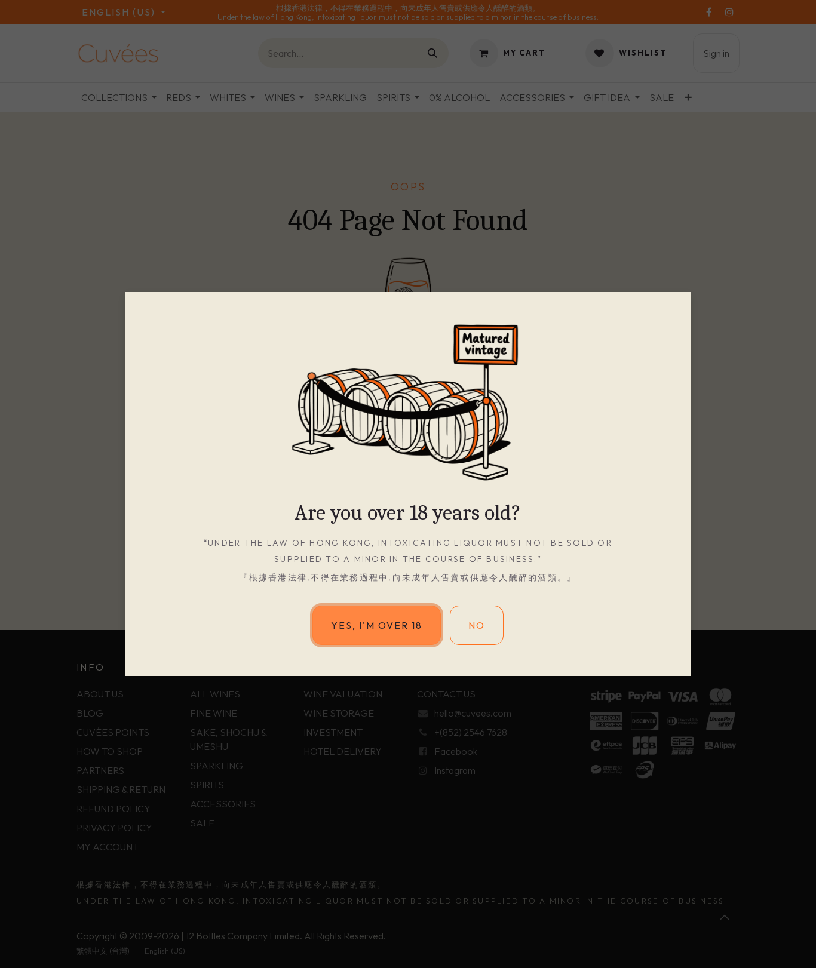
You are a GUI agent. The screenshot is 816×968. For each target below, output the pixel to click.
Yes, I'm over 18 (376, 625)
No (476, 625)
